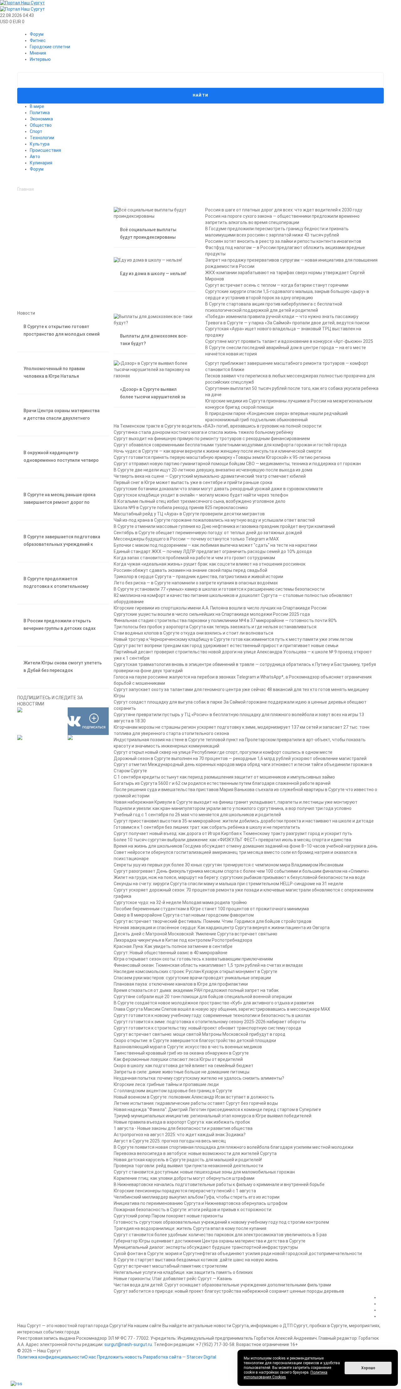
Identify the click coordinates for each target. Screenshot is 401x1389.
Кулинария (41, 162)
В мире (37, 106)
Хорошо (368, 1368)
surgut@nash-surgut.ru (128, 1344)
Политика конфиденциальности (51, 1357)
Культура (39, 143)
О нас (90, 1357)
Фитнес (38, 40)
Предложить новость (119, 1357)
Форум (37, 34)
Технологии (42, 137)
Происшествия (45, 150)
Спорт (36, 131)
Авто (35, 156)
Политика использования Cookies (285, 1374)
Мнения (38, 53)
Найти (201, 95)
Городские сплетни (50, 46)
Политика (40, 112)
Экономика (41, 118)
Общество (41, 125)
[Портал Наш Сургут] (200, 3)
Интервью (40, 59)
